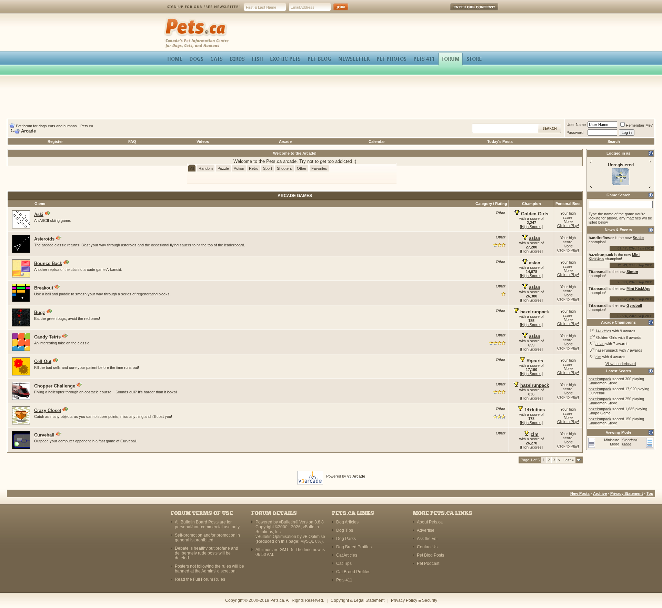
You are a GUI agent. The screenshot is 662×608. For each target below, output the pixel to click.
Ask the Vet (427, 538)
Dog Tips (344, 530)
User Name (576, 124)
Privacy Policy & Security (414, 600)
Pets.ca (171, 19)
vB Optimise (314, 536)
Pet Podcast (428, 563)
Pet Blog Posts (430, 555)
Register (55, 141)
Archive (600, 493)
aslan (599, 344)
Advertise (425, 530)
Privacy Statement (626, 493)
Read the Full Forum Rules (200, 579)
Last (568, 460)
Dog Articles (347, 522)
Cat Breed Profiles (353, 571)
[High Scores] (531, 227)
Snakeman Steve (603, 383)
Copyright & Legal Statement (357, 600)
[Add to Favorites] (47, 213)
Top (649, 493)
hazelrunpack (606, 350)
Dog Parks (346, 538)
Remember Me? (639, 125)
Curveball (596, 393)
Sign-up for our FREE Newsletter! (203, 7)
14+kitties (603, 331)
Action (239, 168)
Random (206, 168)
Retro (253, 168)
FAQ (132, 141)
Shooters (284, 168)
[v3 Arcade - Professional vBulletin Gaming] (310, 476)
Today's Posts (500, 141)
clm (598, 356)
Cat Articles (346, 555)
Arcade (285, 141)
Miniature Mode (611, 442)
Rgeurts (534, 360)
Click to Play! (568, 226)
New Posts (580, 493)
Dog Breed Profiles (354, 547)
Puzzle (223, 168)
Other (302, 168)
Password (574, 132)
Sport (267, 168)
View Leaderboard (620, 364)
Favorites (319, 168)
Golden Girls (606, 337)
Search (614, 141)
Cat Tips (344, 563)
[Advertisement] (331, 98)
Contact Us (427, 547)
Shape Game (600, 413)
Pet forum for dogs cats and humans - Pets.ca (54, 126)
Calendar (377, 141)
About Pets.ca (430, 522)
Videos (203, 141)
